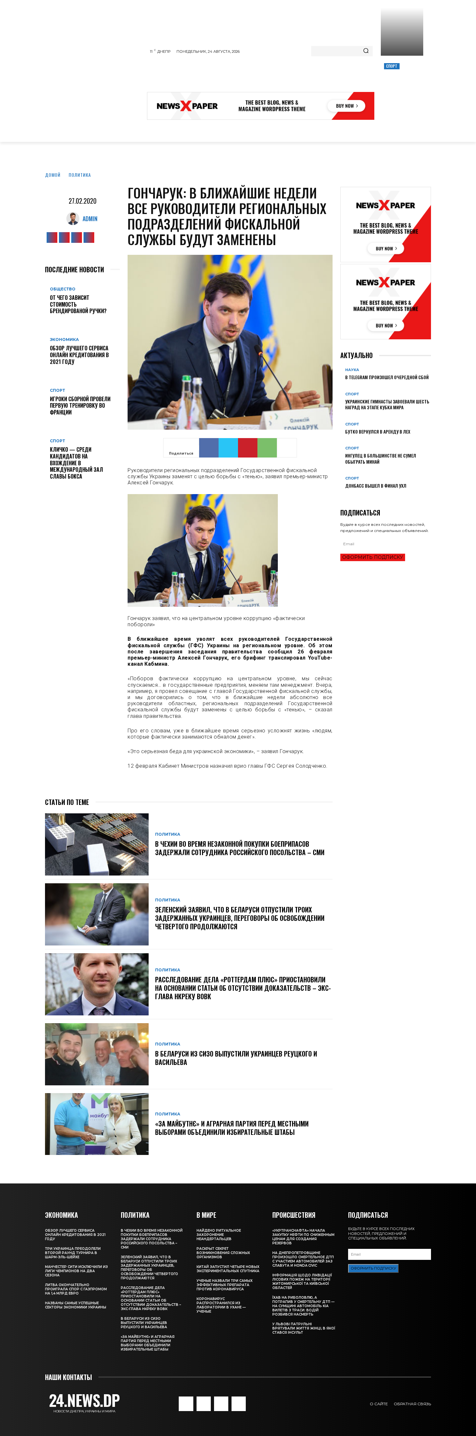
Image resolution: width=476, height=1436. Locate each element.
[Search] (366, 51)
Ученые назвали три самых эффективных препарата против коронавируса (225, 1285)
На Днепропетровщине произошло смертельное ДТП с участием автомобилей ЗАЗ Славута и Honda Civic (303, 1259)
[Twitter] (76, 237)
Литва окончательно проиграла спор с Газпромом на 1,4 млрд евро (76, 1289)
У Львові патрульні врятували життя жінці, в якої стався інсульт (303, 1328)
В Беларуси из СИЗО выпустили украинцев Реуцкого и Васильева (236, 1058)
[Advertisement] (265, 75)
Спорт (392, 66)
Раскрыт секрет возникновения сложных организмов (223, 1253)
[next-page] (345, 496)
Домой (53, 174)
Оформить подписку (372, 557)
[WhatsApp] (267, 448)
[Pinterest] (247, 448)
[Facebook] (52, 237)
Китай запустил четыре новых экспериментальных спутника (228, 1269)
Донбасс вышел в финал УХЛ (375, 485)
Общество (62, 289)
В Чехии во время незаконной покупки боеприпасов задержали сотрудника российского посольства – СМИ (239, 848)
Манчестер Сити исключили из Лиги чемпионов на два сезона (76, 1271)
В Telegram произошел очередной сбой (387, 377)
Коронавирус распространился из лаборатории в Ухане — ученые (221, 1305)
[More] (287, 448)
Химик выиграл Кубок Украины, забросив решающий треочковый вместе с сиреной (401, 88)
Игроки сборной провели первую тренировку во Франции (80, 405)
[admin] (74, 218)
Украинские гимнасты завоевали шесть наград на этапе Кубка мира (387, 404)
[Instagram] (64, 237)
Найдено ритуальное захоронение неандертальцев (219, 1234)
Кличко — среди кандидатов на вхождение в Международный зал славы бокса (76, 463)
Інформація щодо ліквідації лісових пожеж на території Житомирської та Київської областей (302, 1281)
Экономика (64, 340)
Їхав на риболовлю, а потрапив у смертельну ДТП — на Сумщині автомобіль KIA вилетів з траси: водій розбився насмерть (303, 1306)
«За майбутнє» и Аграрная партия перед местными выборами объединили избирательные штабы (232, 1128)
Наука (352, 370)
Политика (80, 174)
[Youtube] (89, 237)
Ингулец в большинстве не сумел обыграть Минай (380, 458)
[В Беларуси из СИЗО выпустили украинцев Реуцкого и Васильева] (97, 1054)
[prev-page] (342, 496)
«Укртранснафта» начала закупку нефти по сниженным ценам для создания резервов (303, 1236)
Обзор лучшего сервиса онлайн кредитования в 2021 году (79, 355)
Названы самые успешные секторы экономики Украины (75, 1305)
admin (90, 218)
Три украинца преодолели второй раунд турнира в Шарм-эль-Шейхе (73, 1253)
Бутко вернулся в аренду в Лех (377, 431)
